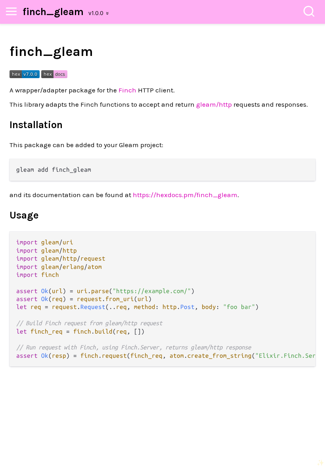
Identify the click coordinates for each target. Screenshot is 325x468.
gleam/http (214, 104)
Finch (127, 90)
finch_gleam (53, 11)
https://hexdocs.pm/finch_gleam (185, 195)
